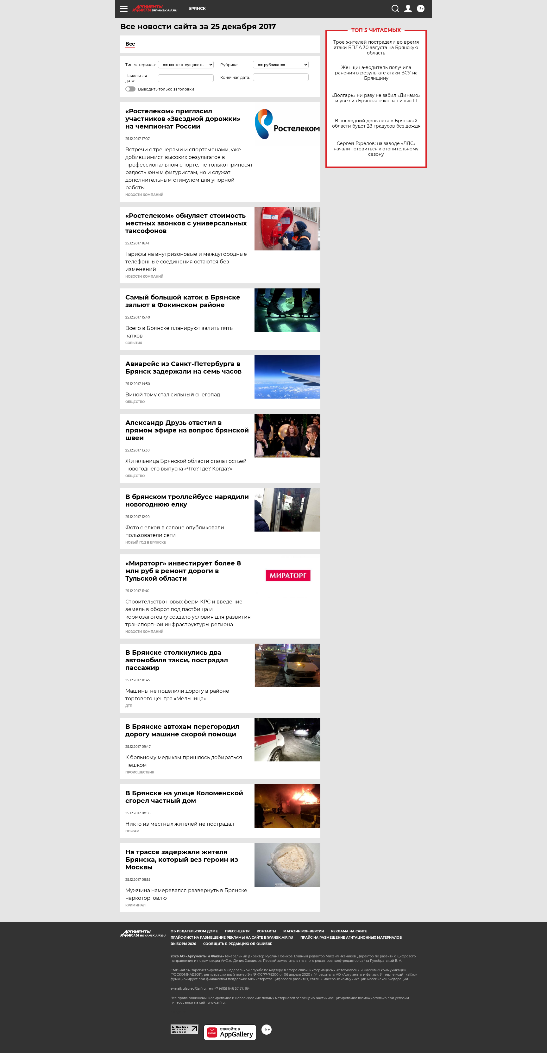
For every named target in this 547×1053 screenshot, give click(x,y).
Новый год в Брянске (145, 542)
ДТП (128, 706)
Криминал (135, 905)
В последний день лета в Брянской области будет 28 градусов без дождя (376, 123)
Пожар (132, 831)
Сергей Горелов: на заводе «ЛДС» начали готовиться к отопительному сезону (376, 149)
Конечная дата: (235, 77)
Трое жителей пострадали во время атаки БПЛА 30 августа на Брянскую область (376, 48)
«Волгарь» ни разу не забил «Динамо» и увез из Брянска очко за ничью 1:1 (376, 98)
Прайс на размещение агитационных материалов (351, 938)
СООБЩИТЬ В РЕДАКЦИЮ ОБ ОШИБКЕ (237, 944)
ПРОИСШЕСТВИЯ (139, 772)
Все (130, 44)
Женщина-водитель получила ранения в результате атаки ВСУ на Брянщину (376, 73)
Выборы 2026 (183, 944)
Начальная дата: (136, 78)
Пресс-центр (237, 931)
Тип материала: (140, 64)
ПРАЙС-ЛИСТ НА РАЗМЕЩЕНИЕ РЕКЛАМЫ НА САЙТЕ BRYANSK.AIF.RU (232, 938)
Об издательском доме (194, 931)
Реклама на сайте (349, 931)
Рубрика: (229, 64)
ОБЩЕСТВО (135, 402)
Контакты (266, 931)
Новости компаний (144, 195)
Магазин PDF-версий (303, 931)
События (133, 343)
